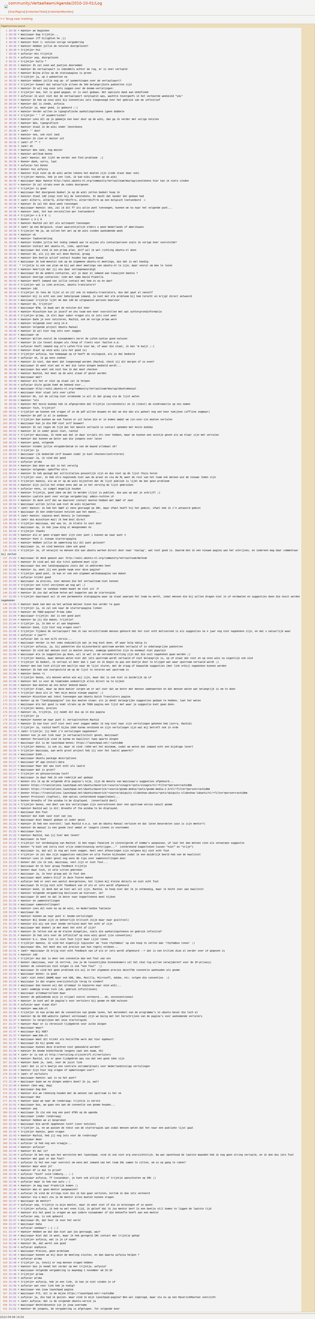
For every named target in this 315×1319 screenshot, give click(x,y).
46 (4, 204)
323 (4, 1278)
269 (4, 1070)
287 (4, 1139)
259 (4, 1031)
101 (4, 415)
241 (4, 962)
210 (4, 843)
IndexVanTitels (36, 11)
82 (4, 342)
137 (4, 558)
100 (4, 411)
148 (4, 604)
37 (4, 169)
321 (4, 1270)
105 (4, 431)
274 (4, 1089)
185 (4, 746)
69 (4, 292)
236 (4, 943)
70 (4, 296)
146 (4, 592)
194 (4, 781)
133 (4, 538)
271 (4, 1077)
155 (4, 631)
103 (4, 423)
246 (4, 981)
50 (4, 219)
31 (4, 146)
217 (4, 870)
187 (4, 754)
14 (4, 80)
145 (4, 589)
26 (4, 127)
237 (4, 947)
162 (4, 658)
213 (4, 854)
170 (4, 689)
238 (4, 950)
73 (4, 307)
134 (4, 542)
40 (4, 180)
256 (4, 1020)
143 (4, 581)
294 (4, 1166)
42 (4, 188)
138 (4, 562)
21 (4, 107)
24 (4, 119)
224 (4, 897)
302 (4, 1197)
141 (4, 573)
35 (4, 161)
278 (4, 1104)
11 (4, 69)
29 (4, 138)
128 (4, 519)
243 (4, 970)
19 (4, 100)
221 (4, 885)
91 (4, 377)
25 (4, 123)
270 (4, 1074)
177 (4, 716)
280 (4, 1112)
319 (4, 1262)
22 (4, 111)
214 (4, 858)
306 (4, 1212)
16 (4, 88)
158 (4, 642)
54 (4, 234)
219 (4, 877)
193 (4, 777)
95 (4, 392)
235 (4, 939)
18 (4, 96)
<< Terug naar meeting (16, 18)
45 (4, 200)
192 (4, 773)
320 (4, 1266)
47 (4, 207)
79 (4, 331)
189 (4, 762)
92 (4, 381)
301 (4, 1193)
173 (4, 700)
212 (4, 850)
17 (4, 92)
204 (4, 820)
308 (4, 1220)
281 (4, 1116)
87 (4, 361)
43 (4, 192)
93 (4, 384)
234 (4, 935)
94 (4, 388)
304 (4, 1205)
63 (4, 269)
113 (4, 461)
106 (4, 435)
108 (4, 442)
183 (4, 739)
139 (4, 565)
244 (4, 974)
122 (4, 496)
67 (4, 284)
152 (4, 619)
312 (4, 1235)
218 (4, 873)
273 (4, 1085)
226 (4, 904)
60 (4, 257)
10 (4, 65)
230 (4, 920)
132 (4, 535)
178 (4, 719)
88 (4, 365)
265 (4, 1054)
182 (4, 735)
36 (4, 165)
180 (4, 727)
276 (4, 1097)
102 (4, 419)
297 (4, 1178)
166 (4, 673)
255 (4, 1016)
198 (4, 796)
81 (4, 338)
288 (4, 1143)
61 (4, 261)
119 (4, 485)
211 (4, 846)
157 (4, 639)
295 (4, 1170)
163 (4, 662)
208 (4, 835)
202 (4, 812)
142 (4, 577)
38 (4, 173)
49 (4, 215)
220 (4, 881)
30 (4, 142)
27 (4, 130)
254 (4, 1012)
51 (4, 223)
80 (4, 334)
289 (4, 1147)
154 (4, 627)
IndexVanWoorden (60, 11)
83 (4, 346)
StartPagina (16, 11)
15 (4, 84)
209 (4, 839)
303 (4, 1201)
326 (4, 1289)
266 (4, 1058)
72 (4, 304)
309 (4, 1224)
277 (4, 1101)
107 (4, 438)
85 (4, 354)
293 (4, 1162)
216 (4, 866)
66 (4, 281)
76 (4, 319)
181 (4, 731)
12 (4, 73)
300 (4, 1189)
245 (4, 977)
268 (4, 1066)
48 (4, 211)
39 (4, 177)
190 (4, 766)
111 (4, 454)
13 (4, 76)
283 (4, 1124)
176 (4, 712)
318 (4, 1258)
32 (4, 150)
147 (4, 596)
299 (4, 1185)
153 (4, 623)
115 (4, 469)
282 (4, 1120)
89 (4, 369)
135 (4, 546)
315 (4, 1247)
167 (4, 677)
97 (4, 400)
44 (4, 196)
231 (4, 923)
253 (4, 1008)
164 (4, 666)
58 (4, 250)
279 (4, 1108)
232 (4, 927)
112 (4, 458)
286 (4, 1135)
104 (4, 427)
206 (4, 827)
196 (4, 789)
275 (4, 1093)
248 (4, 989)
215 (4, 862)
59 (4, 254)
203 (4, 816)
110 (4, 450)
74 (4, 311)
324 (4, 1282)
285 (4, 1131)
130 (4, 527)
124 (4, 504)
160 (4, 650)
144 (4, 585)
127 (4, 515)
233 (4, 931)
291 (4, 1154)
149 (4, 608)
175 (4, 708)
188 (4, 758)
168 (4, 681)
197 (4, 793)
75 (4, 315)
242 (4, 966)
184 (4, 743)
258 (4, 1027)
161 (4, 654)
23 (4, 115)
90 (4, 373)
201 (4, 808)
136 (4, 550)
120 (4, 488)
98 (4, 404)
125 (4, 508)
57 (4, 246)
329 (4, 1301)
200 (4, 804)
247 (4, 985)
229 (4, 916)
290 (4, 1151)
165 (4, 669)
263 (4, 1047)
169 (4, 685)
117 (4, 477)
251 (4, 1000)
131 (4, 531)
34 (4, 157)
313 (4, 1239)
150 (4, 612)
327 (4, 1293)
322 (4, 1274)
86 (4, 358)
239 (4, 954)
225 (4, 900)
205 (4, 823)
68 (4, 288)
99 (4, 408)
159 (4, 646)
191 (4, 769)
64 (4, 273)
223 (4, 893)
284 (4, 1128)
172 (4, 696)
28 (4, 134)
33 (4, 153)
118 (4, 481)
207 (4, 831)
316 (4, 1251)
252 (4, 1004)
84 (4, 350)
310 (4, 1228)
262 (4, 1043)
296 (4, 1174)
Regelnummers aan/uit (13, 26)
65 (4, 277)
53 (4, 230)
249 (4, 993)
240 (4, 958)
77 (4, 323)
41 (4, 184)
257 (4, 1024)
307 (4, 1216)
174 (4, 704)
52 (4, 227)
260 (4, 1035)
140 (4, 569)
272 (4, 1081)
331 (4, 1308)
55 (4, 238)
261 (4, 1039)
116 (4, 473)
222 (4, 889)
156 (4, 635)
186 (4, 750)
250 (4, 997)
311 (4, 1231)
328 (4, 1297)
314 (4, 1243)
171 (4, 692)
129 (4, 523)
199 (4, 800)
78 (4, 327)
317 (4, 1255)
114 (4, 465)
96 (4, 396)
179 (4, 723)
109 (4, 446)
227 (4, 908)
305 (4, 1208)
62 (4, 265)
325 (4, 1285)
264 (4, 1051)
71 (4, 300)
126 (4, 512)
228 (4, 912)
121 (4, 492)
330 (4, 1305)
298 (4, 1181)
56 (4, 242)
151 (4, 615)
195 (4, 785)
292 (4, 1158)
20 (4, 103)
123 (4, 500)
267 (4, 1062)
